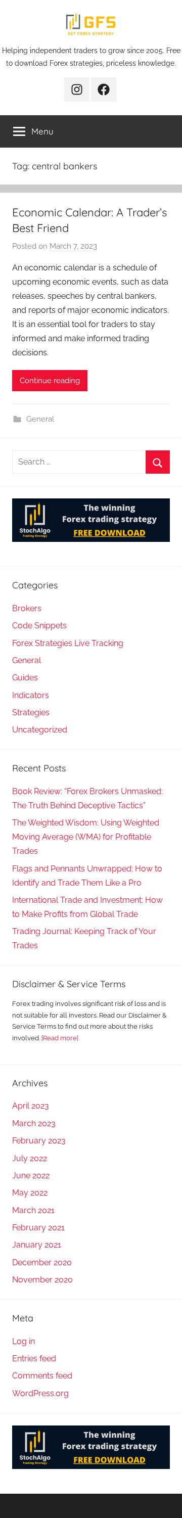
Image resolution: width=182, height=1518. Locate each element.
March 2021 (33, 1210)
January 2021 (36, 1245)
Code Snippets (39, 625)
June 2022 (31, 1175)
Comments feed (42, 1376)
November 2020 (42, 1279)
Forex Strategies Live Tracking (67, 643)
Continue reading (50, 380)
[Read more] (59, 1038)
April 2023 (30, 1106)
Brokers (26, 608)
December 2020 (42, 1262)
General (40, 419)
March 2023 (34, 1123)
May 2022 (30, 1193)
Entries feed (34, 1358)
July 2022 (29, 1158)
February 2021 (38, 1227)
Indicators (30, 695)
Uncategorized (39, 729)
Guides (25, 677)
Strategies (31, 712)
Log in (23, 1341)
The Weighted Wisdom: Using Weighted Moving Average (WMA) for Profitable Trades (85, 837)
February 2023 (39, 1140)
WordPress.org (40, 1393)
